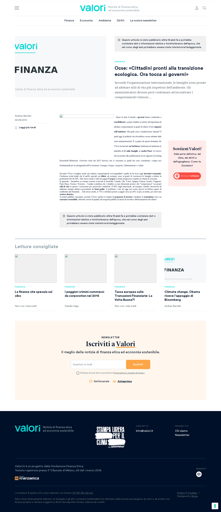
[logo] (109, 7)
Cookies (192, 493)
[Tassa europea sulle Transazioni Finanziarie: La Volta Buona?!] (135, 268)
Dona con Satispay (187, 176)
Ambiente (105, 20)
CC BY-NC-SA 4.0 (82, 493)
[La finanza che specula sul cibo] (35, 268)
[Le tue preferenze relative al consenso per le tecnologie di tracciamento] (215, 506)
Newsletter (182, 435)
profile (197, 8)
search (204, 8)
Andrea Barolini (23, 116)
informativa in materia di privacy (129, 373)
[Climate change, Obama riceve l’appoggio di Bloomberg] (185, 268)
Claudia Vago (72, 306)
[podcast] (199, 474)
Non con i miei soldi (25, 306)
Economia (86, 20)
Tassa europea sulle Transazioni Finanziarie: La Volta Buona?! (133, 295)
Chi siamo (181, 431)
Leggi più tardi (27, 127)
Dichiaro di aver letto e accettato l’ (112, 373)
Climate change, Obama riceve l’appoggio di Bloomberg (182, 295)
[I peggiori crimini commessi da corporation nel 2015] (85, 268)
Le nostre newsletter (143, 20)
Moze (194, 496)
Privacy (181, 493)
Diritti (120, 20)
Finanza (69, 20)
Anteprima (125, 381)
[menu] (16, 8)
